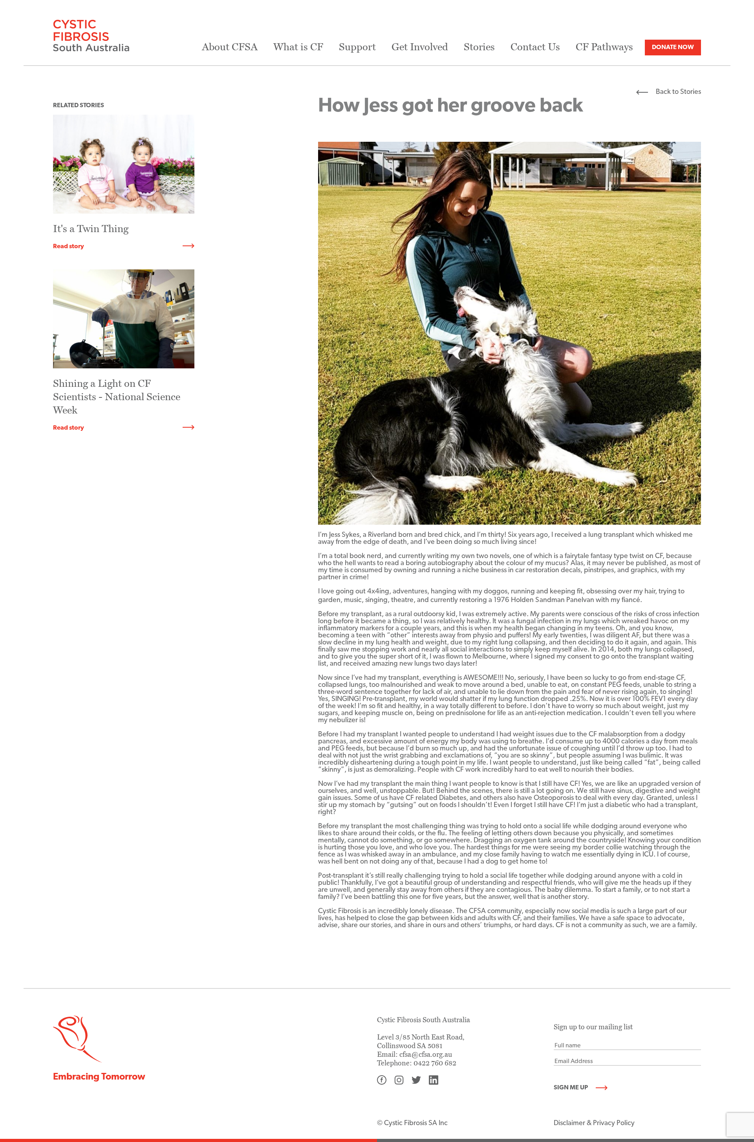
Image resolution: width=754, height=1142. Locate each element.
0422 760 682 (435, 1063)
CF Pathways (604, 47)
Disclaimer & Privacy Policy (594, 1123)
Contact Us (535, 47)
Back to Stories (678, 92)
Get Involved (420, 47)
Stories (479, 47)
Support (357, 47)
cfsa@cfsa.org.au (425, 1054)
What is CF (298, 47)
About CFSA (230, 47)
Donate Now (673, 47)
